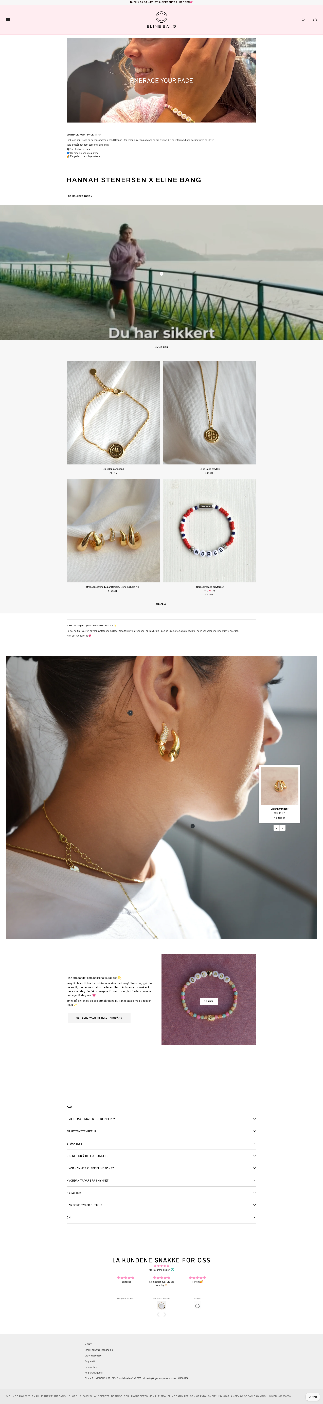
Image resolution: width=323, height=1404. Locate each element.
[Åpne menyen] (11, 19)
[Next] (282, 828)
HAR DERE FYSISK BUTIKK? (84, 1205)
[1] (193, 826)
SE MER (209, 1001)
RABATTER (74, 1193)
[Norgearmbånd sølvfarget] (209, 531)
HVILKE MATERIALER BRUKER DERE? (91, 1119)
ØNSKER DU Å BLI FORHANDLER (87, 1156)
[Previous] (277, 828)
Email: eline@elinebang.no (99, 1349)
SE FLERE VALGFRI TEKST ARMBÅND (99, 1018)
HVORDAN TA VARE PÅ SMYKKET (88, 1180)
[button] (303, 19)
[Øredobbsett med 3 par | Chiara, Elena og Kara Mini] (113, 531)
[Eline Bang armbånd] (113, 412)
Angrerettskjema (93, 1372)
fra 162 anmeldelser (159, 1269)
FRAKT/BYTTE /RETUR (81, 1131)
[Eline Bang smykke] (209, 412)
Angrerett (90, 1361)
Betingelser (91, 1366)
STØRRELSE (74, 1143)
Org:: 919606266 (93, 1355)
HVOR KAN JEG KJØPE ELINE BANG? (90, 1168)
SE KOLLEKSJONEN (80, 196)
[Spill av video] (161, 274)
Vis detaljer (279, 817)
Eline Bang (16, 1396)
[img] (161, 1266)
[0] (130, 713)
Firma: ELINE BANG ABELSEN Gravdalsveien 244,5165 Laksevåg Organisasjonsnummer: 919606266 (136, 1378)
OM (69, 1217)
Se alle (161, 604)
